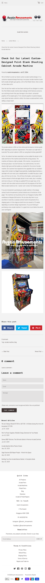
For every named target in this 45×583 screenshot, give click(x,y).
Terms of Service (22, 558)
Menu (5, 3)
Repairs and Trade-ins (23, 561)
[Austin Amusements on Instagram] (26, 569)
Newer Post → (39, 351)
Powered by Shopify (30, 575)
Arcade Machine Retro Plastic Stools (12, 446)
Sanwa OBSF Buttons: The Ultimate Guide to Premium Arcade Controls (21, 439)
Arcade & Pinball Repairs (22, 497)
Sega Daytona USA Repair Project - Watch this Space (16, 452)
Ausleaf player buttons (34, 171)
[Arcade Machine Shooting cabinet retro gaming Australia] (22, 313)
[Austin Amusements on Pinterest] (22, 569)
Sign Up (39, 539)
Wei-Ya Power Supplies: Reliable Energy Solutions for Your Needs (20, 433)
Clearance (22, 494)
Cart (42, 3)
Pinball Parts (22, 488)
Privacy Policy (22, 550)
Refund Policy (22, 553)
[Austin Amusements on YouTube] (29, 569)
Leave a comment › (7, 368)
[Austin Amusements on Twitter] (15, 569)
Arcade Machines (22, 485)
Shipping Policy (22, 556)
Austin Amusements (17, 575)
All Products (22, 480)
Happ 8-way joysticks (21, 171)
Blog (22, 491)
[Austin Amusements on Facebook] (18, 569)
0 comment (5, 339)
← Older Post (5, 351)
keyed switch (23, 173)
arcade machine (9, 342)
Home (3, 41)
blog (15, 342)
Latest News (12, 41)
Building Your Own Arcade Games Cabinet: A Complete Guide (18, 459)
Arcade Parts (22, 483)
